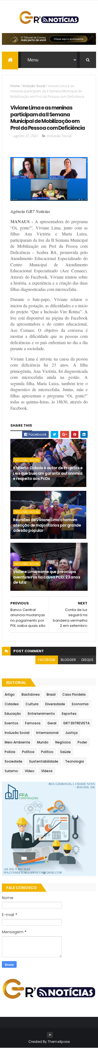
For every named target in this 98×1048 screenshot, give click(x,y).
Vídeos (47, 771)
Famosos (33, 723)
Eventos (11, 723)
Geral (51, 723)
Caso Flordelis (74, 694)
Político (47, 751)
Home (15, 86)
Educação (13, 713)
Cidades (12, 704)
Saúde (65, 751)
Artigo (10, 694)
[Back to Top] (50, 1035)
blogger (68, 659)
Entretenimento (41, 713)
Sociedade (13, 761)
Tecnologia (74, 761)
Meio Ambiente (17, 742)
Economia (80, 704)
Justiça (71, 732)
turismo (11, 771)
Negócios (63, 742)
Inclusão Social (34, 86)
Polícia (10, 751)
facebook (46, 659)
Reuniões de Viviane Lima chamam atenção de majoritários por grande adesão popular (47, 525)
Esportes (69, 713)
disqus (87, 659)
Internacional (47, 732)
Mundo (42, 742)
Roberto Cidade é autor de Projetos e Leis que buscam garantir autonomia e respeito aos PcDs (47, 473)
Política (28, 751)
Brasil (51, 694)
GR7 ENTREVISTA (76, 723)
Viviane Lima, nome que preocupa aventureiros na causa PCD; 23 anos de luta (46, 577)
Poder (82, 742)
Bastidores (31, 694)
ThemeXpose (59, 1041)
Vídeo (29, 771)
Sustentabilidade (43, 761)
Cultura (32, 704)
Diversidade (55, 704)
